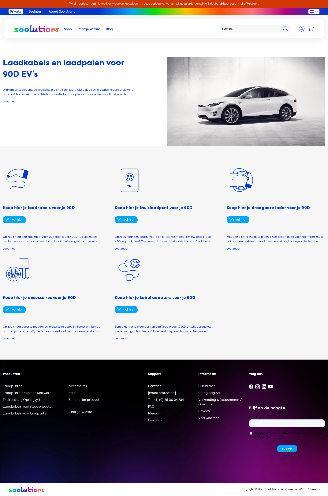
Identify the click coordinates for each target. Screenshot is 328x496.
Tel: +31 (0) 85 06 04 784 (166, 400)
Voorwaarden (209, 418)
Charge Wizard (80, 412)
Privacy (204, 411)
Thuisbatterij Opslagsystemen (26, 400)
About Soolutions (62, 11)
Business (35, 11)
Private (15, 11)
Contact (154, 386)
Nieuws (153, 413)
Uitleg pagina (209, 393)
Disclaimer (206, 386)
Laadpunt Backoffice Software (27, 393)
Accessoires (78, 386)
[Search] (285, 28)
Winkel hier (14, 220)
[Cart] (311, 29)
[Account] (301, 29)
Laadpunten (12, 386)
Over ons (155, 420)
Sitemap (313, 489)
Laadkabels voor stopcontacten (28, 407)
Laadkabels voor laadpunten (25, 413)
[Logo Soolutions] (36, 28)
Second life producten (86, 400)
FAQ (151, 407)
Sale (72, 393)
